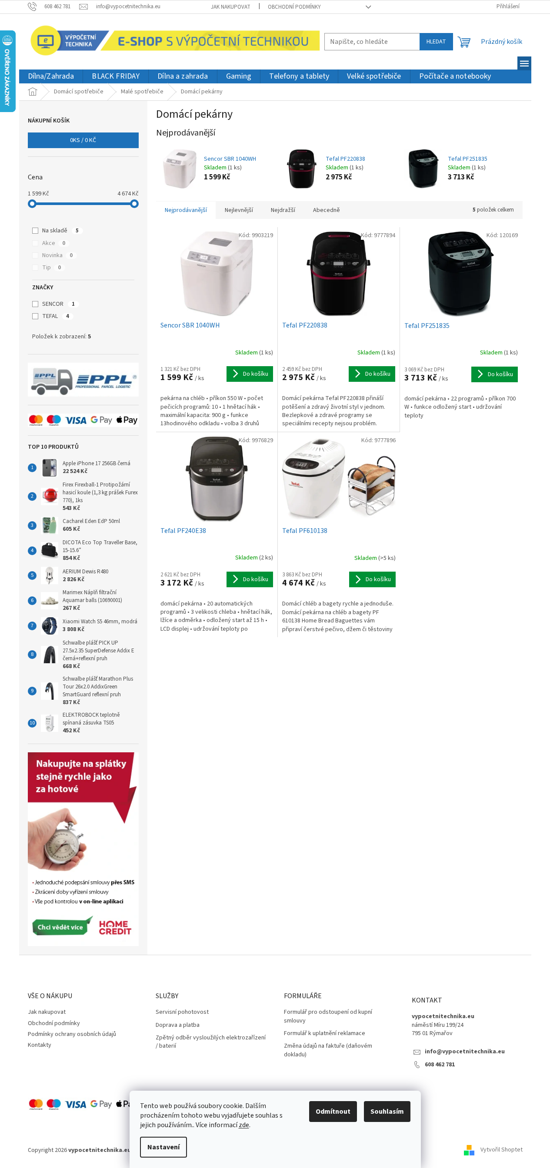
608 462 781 (440, 1065)
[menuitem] (51, 76)
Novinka (57, 255)
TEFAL (55, 316)
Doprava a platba (178, 1025)
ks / (83, 140)
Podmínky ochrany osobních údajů (72, 1034)
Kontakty (39, 1045)
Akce (53, 243)
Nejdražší (283, 210)
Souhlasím (387, 1111)
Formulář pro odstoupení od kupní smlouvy (328, 1016)
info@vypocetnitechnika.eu (465, 1052)
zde (244, 1125)
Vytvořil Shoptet (501, 1150)
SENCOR (58, 304)
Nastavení (163, 1147)
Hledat (436, 41)
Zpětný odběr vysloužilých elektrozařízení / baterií (211, 1042)
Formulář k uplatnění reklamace (324, 1033)
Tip (51, 267)
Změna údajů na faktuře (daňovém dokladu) (328, 1050)
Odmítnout (333, 1111)
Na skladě (60, 230)
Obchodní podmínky (294, 7)
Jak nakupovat (230, 7)
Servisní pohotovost (182, 1012)
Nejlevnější (239, 210)
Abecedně (326, 210)
